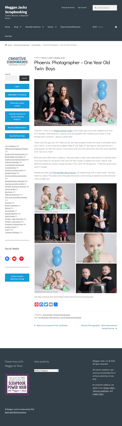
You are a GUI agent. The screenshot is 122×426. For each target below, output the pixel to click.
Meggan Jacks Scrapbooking (16, 9)
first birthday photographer (70, 317)
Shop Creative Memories (70, 27)
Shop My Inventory (68, 7)
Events (50, 27)
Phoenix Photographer (22, 45)
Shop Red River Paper (17, 136)
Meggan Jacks (59, 58)
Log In (17, 86)
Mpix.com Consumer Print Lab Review (52, 325)
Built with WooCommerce (15, 412)
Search (7, 74)
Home (7, 27)
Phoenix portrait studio (63, 130)
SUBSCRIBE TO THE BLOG (17, 95)
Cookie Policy (98, 394)
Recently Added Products (17, 127)
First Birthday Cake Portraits (49, 317)
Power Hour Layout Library (17, 104)
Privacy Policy (109, 388)
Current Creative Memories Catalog (17, 277)
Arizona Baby (36, 45)
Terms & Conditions (101, 391)
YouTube (8, 36)
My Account (82, 7)
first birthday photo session (65, 172)
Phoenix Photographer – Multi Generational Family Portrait (99, 327)
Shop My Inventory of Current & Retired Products (17, 116)
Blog (16, 27)
